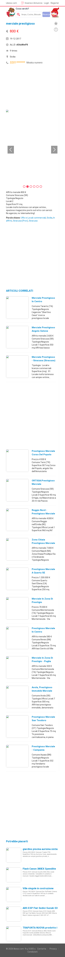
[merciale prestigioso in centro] (17, 307)
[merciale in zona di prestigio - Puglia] (17, 667)
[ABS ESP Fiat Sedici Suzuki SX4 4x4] (13, 914)
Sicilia (49, 218)
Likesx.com (11, 3)
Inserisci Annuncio (33, 3)
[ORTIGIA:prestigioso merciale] (17, 490)
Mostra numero (34, 62)
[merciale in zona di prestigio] (17, 608)
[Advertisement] (28, 87)
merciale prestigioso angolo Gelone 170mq (43, 331)
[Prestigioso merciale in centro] (17, 638)
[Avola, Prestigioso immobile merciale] (17, 697)
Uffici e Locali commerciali (33, 218)
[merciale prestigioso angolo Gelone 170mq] (17, 337)
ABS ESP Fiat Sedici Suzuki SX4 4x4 (43, 908)
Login (46, 3)
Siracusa (33, 221)
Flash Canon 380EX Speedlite (39, 868)
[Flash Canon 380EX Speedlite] (13, 874)
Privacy (53, 949)
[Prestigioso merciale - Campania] (17, 756)
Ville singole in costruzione (38, 888)
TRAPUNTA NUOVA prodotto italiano (44, 927)
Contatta (41, 949)
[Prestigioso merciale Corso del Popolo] (17, 460)
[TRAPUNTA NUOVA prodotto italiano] (13, 933)
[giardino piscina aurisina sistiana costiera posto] (13, 855)
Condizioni (32, 952)
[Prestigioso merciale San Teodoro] (17, 726)
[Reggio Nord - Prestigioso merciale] (17, 519)
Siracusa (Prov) (20, 221)
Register (55, 3)
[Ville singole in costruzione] (13, 894)
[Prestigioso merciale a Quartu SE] (17, 578)
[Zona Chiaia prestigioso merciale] (17, 549)
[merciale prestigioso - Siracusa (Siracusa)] (17, 366)
